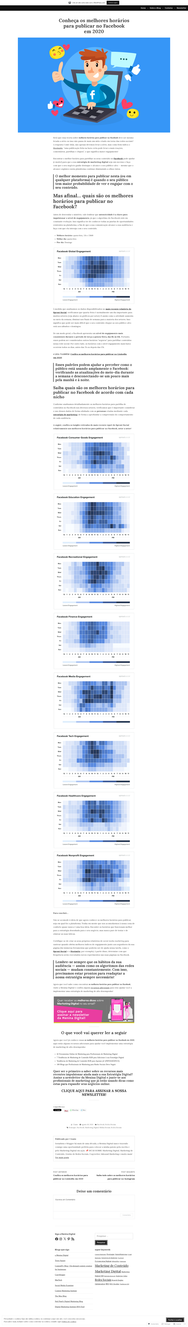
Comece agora (113, 2)
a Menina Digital (61, 1255)
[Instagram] (60, 1239)
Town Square (60, 1260)
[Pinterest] (68, 1239)
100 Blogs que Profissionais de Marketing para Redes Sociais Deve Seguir (86, 1064)
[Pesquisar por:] (114, 1236)
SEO (107, 1284)
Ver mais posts (62, 1157)
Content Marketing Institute (66, 1291)
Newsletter (181, 8)
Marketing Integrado (109, 1276)
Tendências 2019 (124, 1284)
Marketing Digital (92, 1128)
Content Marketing (100, 1254)
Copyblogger (60, 1275)
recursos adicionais (100, 987)
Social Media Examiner (64, 1285)
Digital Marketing (121, 1254)
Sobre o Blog (155, 8)
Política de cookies (69, 1322)
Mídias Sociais (104, 1128)
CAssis (75, 1124)
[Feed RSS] (73, 1239)
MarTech (58, 1280)
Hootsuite (58, 148)
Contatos (169, 8)
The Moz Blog (60, 1296)
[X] (64, 1239)
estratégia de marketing (65, 414)
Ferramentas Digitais (103, 1261)
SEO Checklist (114, 1284)
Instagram (123, 1261)
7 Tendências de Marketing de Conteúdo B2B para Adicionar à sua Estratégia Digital (90, 1057)
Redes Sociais (110, 1124)
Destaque (72, 1128)
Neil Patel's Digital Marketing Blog (69, 1301)
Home (143, 8)
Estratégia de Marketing (109, 1258)
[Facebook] (56, 1239)
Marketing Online (121, 1276)
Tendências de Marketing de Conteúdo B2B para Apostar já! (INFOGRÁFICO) (88, 1061)
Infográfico (115, 1261)
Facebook (118, 158)
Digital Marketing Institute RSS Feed (69, 1307)
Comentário (127, 1215)
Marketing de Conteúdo (111, 1266)
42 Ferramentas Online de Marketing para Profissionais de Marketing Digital (87, 1054)
